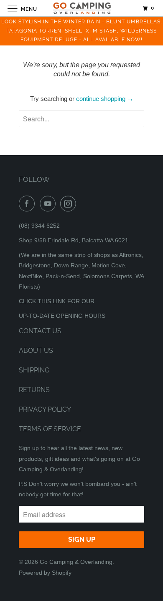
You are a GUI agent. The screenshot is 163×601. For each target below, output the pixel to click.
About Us (36, 351)
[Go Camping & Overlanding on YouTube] (49, 203)
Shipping (34, 370)
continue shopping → (104, 98)
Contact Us (40, 331)
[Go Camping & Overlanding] (81, 8)
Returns (34, 390)
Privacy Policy (45, 409)
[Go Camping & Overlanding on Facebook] (28, 203)
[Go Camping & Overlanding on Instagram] (69, 203)
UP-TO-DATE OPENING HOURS (62, 315)
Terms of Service (50, 429)
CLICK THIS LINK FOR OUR (56, 301)
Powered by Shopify (45, 572)
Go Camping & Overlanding (76, 561)
